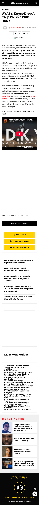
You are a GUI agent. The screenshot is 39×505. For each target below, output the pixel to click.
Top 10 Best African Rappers (16, 366)
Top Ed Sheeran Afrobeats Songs (18, 386)
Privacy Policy (29, 497)
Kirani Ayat (25, 215)
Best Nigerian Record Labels (16, 374)
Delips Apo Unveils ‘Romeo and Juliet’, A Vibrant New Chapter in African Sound (18, 288)
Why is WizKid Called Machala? (18, 372)
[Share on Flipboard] (19, 33)
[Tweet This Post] (15, 33)
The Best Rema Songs (13, 381)
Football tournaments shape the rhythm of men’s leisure (18, 261)
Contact (14, 497)
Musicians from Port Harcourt (17, 387)
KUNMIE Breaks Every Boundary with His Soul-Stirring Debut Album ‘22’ (18, 278)
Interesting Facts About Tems (17, 394)
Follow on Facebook (21, 247)
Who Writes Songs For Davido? (17, 409)
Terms (20, 497)
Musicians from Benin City (15, 389)
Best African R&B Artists (14, 384)
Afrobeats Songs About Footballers (14, 378)
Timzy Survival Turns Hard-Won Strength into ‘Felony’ (18, 298)
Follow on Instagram (21, 241)
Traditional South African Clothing (15, 368)
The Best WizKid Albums (14, 376)
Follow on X (21, 235)
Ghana (17, 215)
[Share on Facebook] (11, 33)
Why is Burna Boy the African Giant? (17, 397)
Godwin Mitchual (16, 28)
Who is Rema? (10, 371)
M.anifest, (6, 96)
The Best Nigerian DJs (13, 404)
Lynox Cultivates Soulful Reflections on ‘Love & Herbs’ (16, 269)
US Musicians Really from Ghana (18, 382)
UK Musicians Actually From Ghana (16, 400)
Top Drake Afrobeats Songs (16, 402)
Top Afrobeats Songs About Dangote (16, 392)
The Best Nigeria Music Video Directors (17, 407)
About (7, 497)
